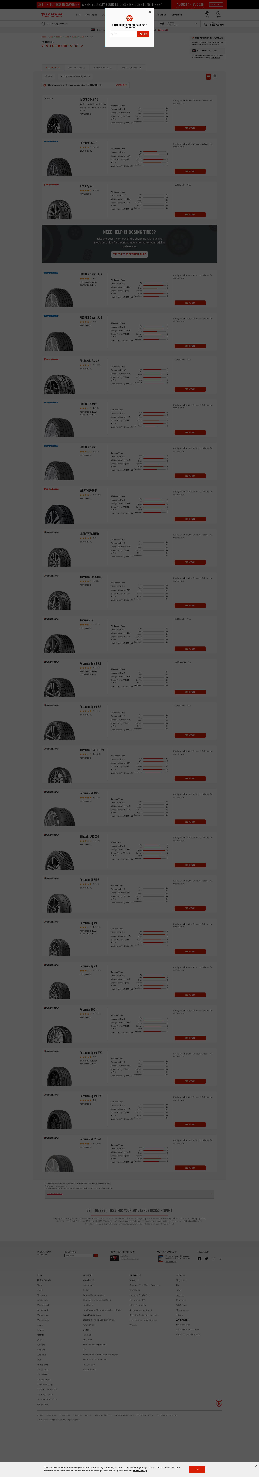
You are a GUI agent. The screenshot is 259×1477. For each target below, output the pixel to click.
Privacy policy (140, 1471)
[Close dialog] (150, 12)
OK (197, 1470)
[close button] (255, 1466)
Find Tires (143, 33)
